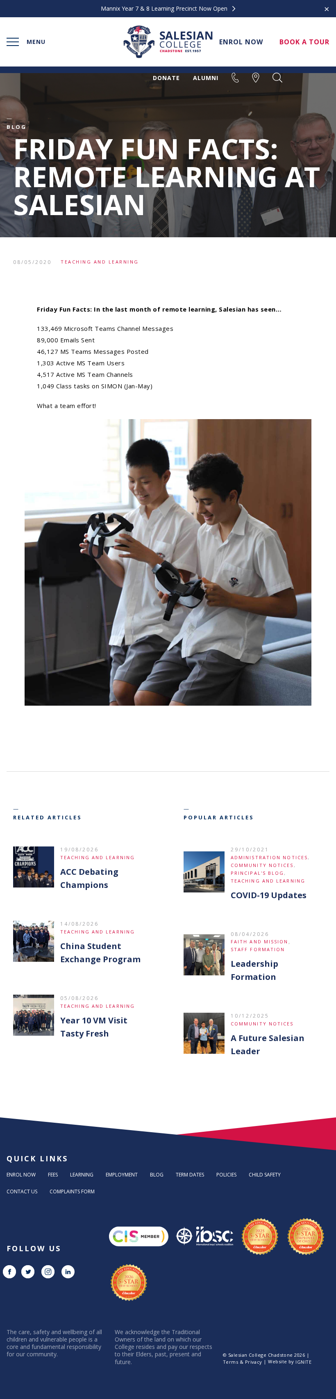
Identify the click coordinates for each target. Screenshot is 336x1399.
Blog (156, 1174)
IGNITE (303, 1362)
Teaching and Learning (100, 262)
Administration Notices (269, 857)
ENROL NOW (241, 41)
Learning (81, 1174)
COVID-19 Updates (268, 895)
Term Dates (190, 1174)
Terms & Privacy (242, 1362)
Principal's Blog (257, 873)
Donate (166, 78)
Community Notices (262, 865)
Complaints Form (72, 1191)
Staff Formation (258, 949)
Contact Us (22, 1191)
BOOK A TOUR (304, 41)
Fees (53, 1174)
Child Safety (265, 1174)
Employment (122, 1174)
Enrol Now (21, 1174)
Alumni (205, 78)
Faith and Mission (259, 941)
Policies (226, 1174)
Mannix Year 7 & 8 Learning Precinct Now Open (165, 8)
